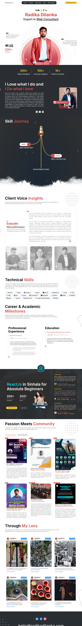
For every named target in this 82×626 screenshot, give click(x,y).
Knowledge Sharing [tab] (11, 416)
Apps (44, 2)
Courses (31, 2)
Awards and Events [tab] (22, 416)
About (25, 2)
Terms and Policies (38, 618)
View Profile (23, 520)
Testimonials (38, 2)
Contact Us (45, 618)
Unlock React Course (71, 2)
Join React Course (12, 389)
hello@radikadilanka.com (62, 102)
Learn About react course (41, 615)
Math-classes (51, 2)
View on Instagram (11, 553)
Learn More (23, 389)
